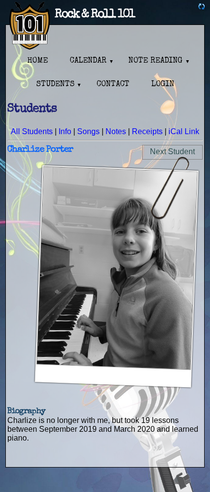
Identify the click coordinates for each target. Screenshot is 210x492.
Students (55, 85)
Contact (113, 85)
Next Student (172, 151)
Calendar (88, 61)
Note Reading (155, 61)
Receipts (147, 131)
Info (65, 131)
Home (37, 61)
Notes (115, 131)
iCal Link (183, 131)
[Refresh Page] (202, 7)
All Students (32, 131)
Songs (88, 131)
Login (162, 85)
